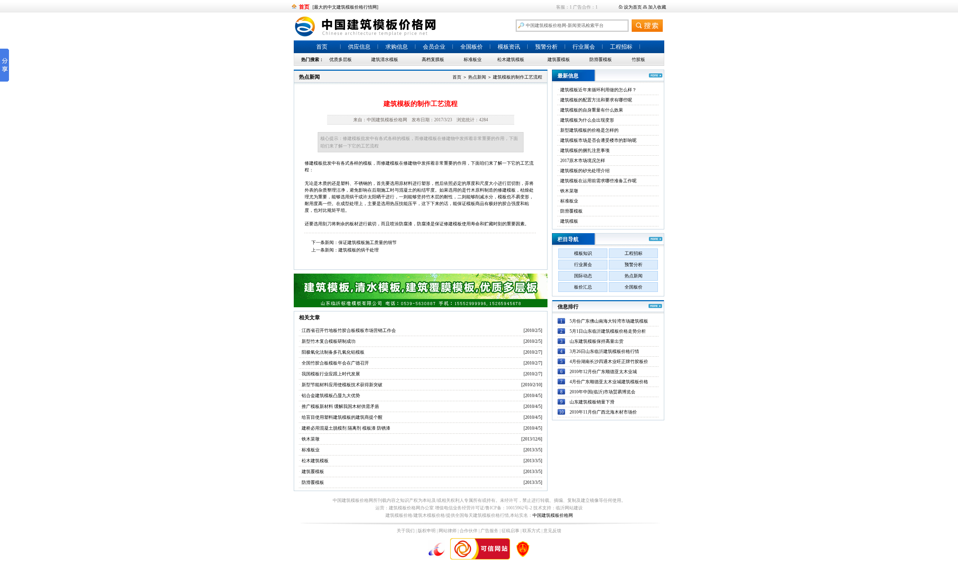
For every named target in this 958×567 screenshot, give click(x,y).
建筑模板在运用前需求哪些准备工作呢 (598, 180)
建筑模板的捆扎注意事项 (585, 150)
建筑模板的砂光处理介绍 (585, 170)
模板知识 (583, 253)
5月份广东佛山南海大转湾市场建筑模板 (609, 321)
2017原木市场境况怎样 (582, 160)
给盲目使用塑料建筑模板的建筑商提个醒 (342, 417)
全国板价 (471, 47)
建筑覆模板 (558, 59)
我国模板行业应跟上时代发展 (331, 374)
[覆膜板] (420, 305)
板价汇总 (583, 287)
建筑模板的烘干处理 (358, 250)
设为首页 (633, 7)
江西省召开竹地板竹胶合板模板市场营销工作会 (349, 330)
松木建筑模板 (510, 59)
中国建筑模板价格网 (553, 515)
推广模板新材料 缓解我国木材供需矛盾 (340, 406)
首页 (321, 47)
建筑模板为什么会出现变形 (587, 120)
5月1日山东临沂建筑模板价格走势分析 (608, 331)
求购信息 (396, 47)
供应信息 (359, 47)
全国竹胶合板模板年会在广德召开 (335, 363)
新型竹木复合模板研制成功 (329, 341)
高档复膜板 (433, 59)
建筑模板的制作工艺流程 (517, 77)
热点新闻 (309, 77)
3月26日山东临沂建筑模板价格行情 (604, 351)
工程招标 (621, 47)
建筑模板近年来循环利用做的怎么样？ (598, 89)
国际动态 (583, 275)
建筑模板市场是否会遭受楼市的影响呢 (598, 140)
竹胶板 (638, 59)
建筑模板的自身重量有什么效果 (591, 110)
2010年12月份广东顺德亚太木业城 (603, 371)
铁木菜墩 (311, 439)
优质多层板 (340, 59)
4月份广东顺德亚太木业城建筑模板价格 (609, 381)
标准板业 (473, 59)
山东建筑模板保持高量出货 (596, 341)
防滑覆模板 (600, 59)
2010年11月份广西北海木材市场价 (603, 412)
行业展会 (584, 47)
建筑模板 (569, 221)
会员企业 (434, 47)
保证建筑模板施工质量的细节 (367, 242)
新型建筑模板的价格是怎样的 (589, 130)
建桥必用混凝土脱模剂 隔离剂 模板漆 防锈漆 (346, 428)
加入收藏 (657, 7)
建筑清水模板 (384, 59)
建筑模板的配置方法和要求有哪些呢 (596, 100)
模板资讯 (509, 47)
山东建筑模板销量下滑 (592, 402)
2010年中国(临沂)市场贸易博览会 (602, 391)
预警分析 (546, 47)
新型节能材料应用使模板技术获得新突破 (342, 384)
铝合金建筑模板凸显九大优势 (331, 395)
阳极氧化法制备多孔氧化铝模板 (333, 352)
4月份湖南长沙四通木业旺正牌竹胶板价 (609, 361)
